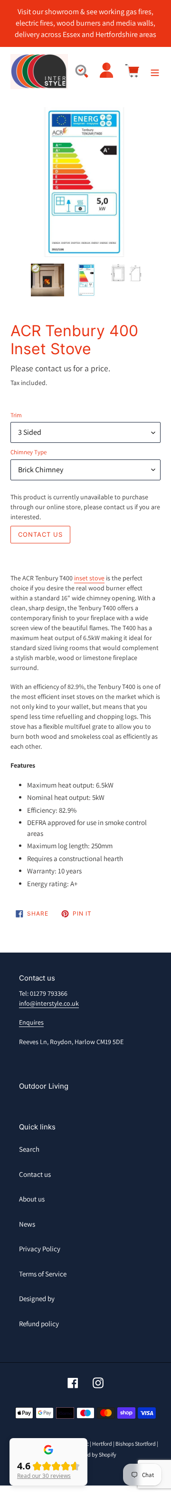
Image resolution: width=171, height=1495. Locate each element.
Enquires (31, 1022)
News (27, 1224)
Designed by (37, 1298)
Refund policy (39, 1323)
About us (32, 1198)
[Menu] (155, 72)
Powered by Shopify (92, 1454)
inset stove (89, 578)
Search (29, 1149)
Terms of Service (42, 1273)
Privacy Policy (39, 1248)
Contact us (35, 1174)
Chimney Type (28, 452)
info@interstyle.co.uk (49, 1003)
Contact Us (40, 534)
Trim (16, 415)
